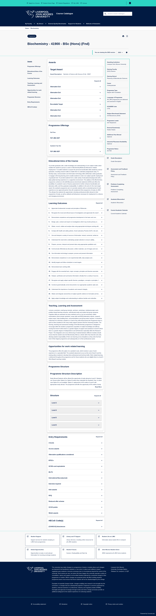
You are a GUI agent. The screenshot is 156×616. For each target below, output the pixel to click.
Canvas (85, 3)
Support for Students (74, 23)
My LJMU (76, 3)
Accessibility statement (39, 604)
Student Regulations (64, 3)
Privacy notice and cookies (115, 604)
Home (27, 28)
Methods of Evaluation (93, 23)
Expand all (97, 81)
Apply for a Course (34, 3)
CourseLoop (151, 613)
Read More (98, 387)
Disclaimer (64, 604)
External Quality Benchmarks (57, 23)
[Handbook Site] (36, 570)
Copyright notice (87, 604)
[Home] (39, 15)
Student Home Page (49, 3)
